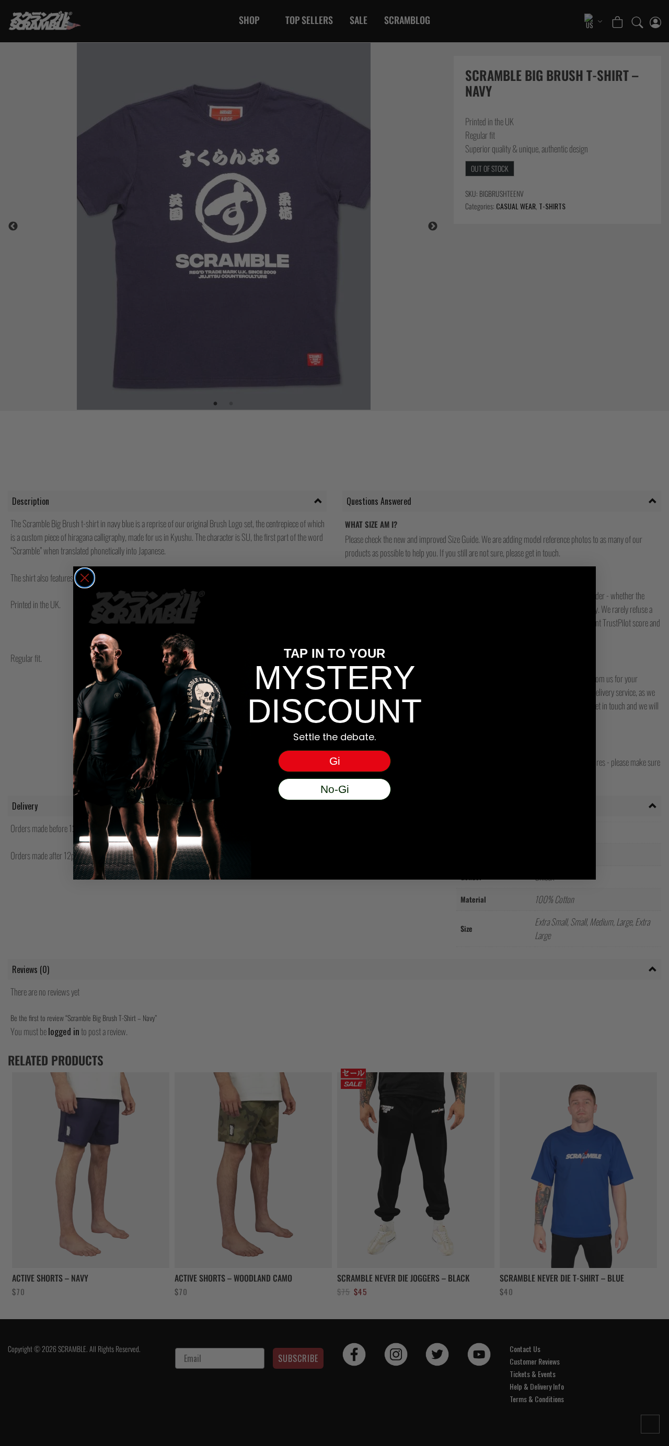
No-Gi (334, 789)
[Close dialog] (84, 577)
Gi (334, 761)
